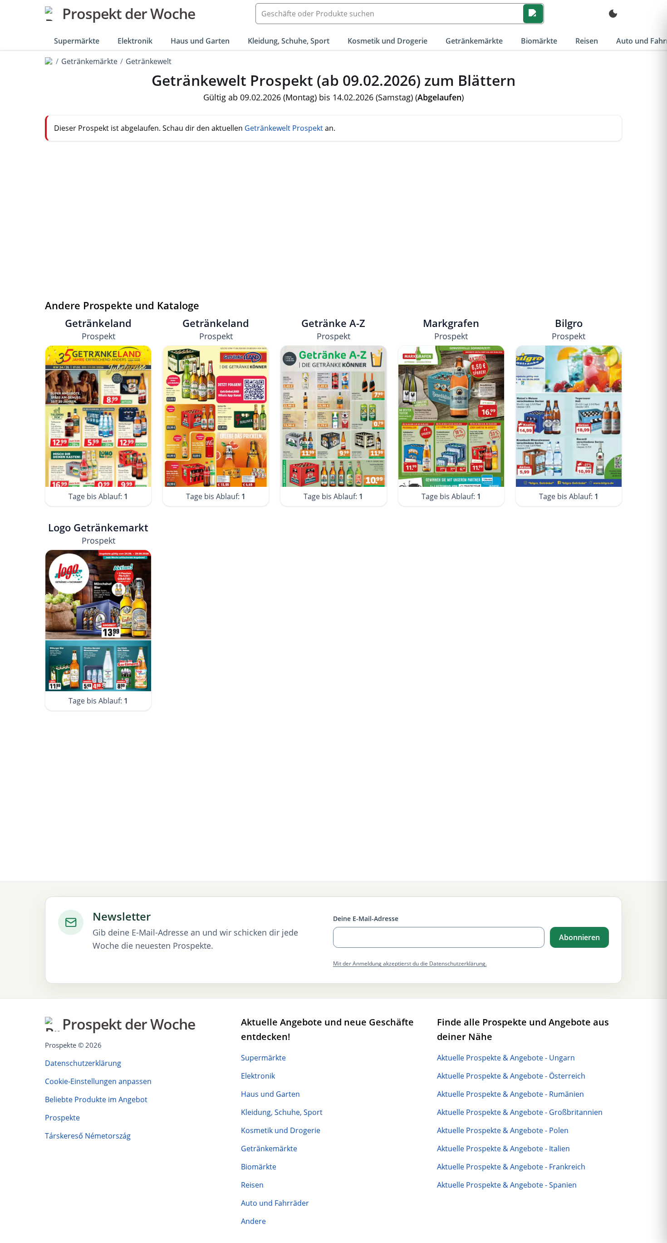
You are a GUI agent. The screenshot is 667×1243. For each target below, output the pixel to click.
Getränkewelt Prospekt (284, 128)
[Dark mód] (613, 14)
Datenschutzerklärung (83, 1063)
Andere (253, 1221)
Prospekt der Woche (128, 13)
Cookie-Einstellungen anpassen (98, 1081)
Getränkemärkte (474, 41)
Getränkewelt (149, 61)
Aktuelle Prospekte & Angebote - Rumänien (510, 1094)
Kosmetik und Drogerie (387, 41)
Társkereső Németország (88, 1136)
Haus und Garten (200, 41)
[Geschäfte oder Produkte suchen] (533, 13)
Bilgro (568, 329)
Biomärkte (539, 41)
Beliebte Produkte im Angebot (96, 1099)
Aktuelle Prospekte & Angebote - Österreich (511, 1076)
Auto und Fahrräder (275, 1203)
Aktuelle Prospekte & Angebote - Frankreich (511, 1167)
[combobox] (399, 13)
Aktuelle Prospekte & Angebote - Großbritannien (520, 1112)
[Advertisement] (333, 226)
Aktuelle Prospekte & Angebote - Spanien (507, 1185)
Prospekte (62, 1118)
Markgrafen (451, 329)
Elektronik (135, 41)
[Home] (49, 61)
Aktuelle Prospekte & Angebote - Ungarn (506, 1058)
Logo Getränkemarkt (98, 533)
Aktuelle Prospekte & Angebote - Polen (503, 1130)
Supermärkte (76, 41)
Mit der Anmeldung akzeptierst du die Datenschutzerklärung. (410, 963)
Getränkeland (98, 329)
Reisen (586, 41)
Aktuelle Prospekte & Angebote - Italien (503, 1149)
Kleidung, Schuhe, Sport (288, 41)
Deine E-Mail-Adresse (365, 918)
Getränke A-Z (333, 329)
